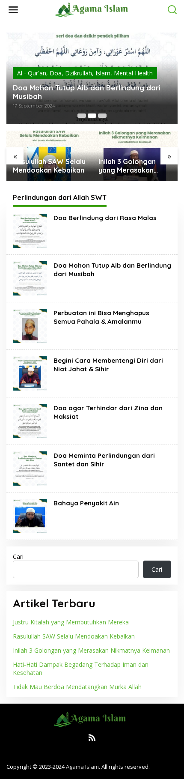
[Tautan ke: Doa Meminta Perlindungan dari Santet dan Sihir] (30, 468)
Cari (18, 556)
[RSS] (92, 737)
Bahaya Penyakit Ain (86, 503)
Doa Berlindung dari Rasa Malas (105, 218)
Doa (56, 73)
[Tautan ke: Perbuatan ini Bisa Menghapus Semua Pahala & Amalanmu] (30, 325)
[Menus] (13, 10)
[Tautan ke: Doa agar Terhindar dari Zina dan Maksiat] (30, 420)
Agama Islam (82, 766)
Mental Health (133, 73)
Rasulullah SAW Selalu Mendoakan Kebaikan (49, 166)
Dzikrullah (78, 73)
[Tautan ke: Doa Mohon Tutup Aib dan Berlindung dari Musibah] (30, 278)
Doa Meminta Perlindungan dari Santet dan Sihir (104, 459)
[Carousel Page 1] (81, 115)
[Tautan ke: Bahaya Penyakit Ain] (30, 515)
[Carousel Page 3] (102, 115)
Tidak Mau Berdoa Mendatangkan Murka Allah (77, 687)
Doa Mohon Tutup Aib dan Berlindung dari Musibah (86, 92)
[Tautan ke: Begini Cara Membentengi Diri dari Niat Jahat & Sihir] (30, 373)
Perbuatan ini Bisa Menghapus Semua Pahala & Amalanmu (101, 317)
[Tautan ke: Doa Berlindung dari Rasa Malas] (30, 230)
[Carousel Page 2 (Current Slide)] (92, 115)
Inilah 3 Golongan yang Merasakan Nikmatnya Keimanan (133, 166)
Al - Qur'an (31, 73)
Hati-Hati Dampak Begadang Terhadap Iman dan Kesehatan (80, 668)
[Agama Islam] (93, 9)
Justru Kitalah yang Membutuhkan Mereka (71, 622)
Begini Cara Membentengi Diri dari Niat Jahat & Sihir (108, 364)
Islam (102, 73)
